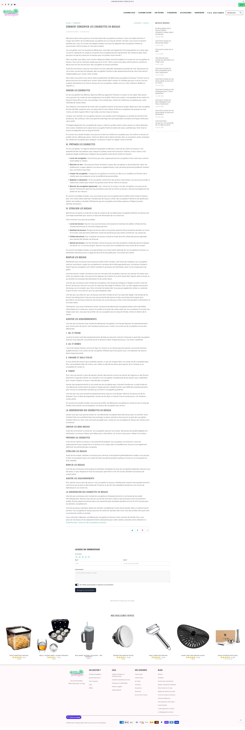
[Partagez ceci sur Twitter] (132, 530)
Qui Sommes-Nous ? (95, 677)
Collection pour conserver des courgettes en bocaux (86, 522)
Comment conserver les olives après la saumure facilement (164, 112)
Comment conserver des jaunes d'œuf (163, 42)
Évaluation (78, 554)
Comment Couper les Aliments (166, 695)
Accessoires (138, 688)
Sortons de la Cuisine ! (141, 695)
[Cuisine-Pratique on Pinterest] (8, 5)
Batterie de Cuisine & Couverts (166, 691)
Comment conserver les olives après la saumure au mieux (164, 81)
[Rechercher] (240, 13)
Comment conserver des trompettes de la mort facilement (163, 70)
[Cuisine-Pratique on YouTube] (14, 5)
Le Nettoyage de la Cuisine (165, 712)
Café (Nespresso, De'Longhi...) (166, 701)
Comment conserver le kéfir (164, 50)
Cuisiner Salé (138, 674)
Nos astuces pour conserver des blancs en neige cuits (164, 60)
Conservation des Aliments (165, 681)
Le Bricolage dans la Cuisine (166, 708)
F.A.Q (90, 684)
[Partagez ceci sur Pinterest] (142, 530)
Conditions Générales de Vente (121, 679)
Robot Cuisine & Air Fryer (165, 688)
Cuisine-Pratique (75, 722)
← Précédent (137, 23)
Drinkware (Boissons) (164, 698)
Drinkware (138, 691)
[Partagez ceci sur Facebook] (137, 530)
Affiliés (91, 688)
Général (160, 674)
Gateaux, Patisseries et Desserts (167, 684)
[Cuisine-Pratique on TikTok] (11, 5)
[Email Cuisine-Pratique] (2, 5)
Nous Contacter (93, 681)
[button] (130, 12)
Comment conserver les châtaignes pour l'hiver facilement (164, 91)
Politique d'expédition (95, 674)
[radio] (76, 556)
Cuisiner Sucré (139, 677)
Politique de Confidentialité (119, 683)
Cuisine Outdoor (162, 705)
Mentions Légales (117, 686)
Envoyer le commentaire (85, 590)
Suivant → (147, 23)
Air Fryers (137, 681)
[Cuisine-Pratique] (11, 13)
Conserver (138, 684)
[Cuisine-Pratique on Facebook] (5, 5)
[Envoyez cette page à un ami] (148, 530)
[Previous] (7, 640)
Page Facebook (116, 690)
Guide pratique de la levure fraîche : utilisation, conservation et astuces (164, 31)
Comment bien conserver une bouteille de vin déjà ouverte (164, 123)
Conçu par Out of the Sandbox (97, 722)
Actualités (160, 677)
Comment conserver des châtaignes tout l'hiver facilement (163, 102)
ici (73, 86)
